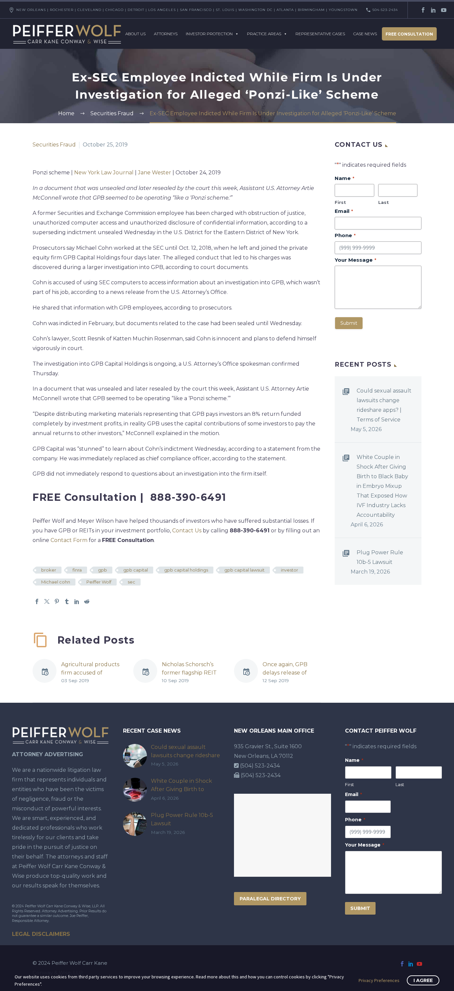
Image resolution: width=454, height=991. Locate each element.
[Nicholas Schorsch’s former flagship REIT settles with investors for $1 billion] (147, 672)
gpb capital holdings (186, 570)
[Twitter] (47, 601)
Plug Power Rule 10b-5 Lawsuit (380, 557)
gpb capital (135, 570)
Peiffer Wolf (98, 582)
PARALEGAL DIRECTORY (270, 899)
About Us (135, 33)
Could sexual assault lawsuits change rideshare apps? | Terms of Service (384, 405)
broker (48, 570)
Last (383, 202)
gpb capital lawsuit (244, 570)
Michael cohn (55, 582)
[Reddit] (86, 601)
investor (289, 570)
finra (77, 570)
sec (131, 582)
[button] (301, 636)
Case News (365, 33)
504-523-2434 (385, 10)
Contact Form (69, 540)
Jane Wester (154, 172)
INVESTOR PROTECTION (209, 33)
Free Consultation (409, 34)
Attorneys (165, 33)
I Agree (423, 980)
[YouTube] (444, 10)
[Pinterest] (56, 601)
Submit (348, 323)
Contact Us (186, 530)
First (340, 202)
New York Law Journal (104, 172)
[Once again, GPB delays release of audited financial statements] (248, 672)
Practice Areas (264, 33)
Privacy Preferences (379, 980)
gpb (102, 570)
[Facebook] (423, 10)
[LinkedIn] (433, 10)
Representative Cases (320, 33)
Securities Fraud (54, 144)
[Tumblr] (66, 601)
